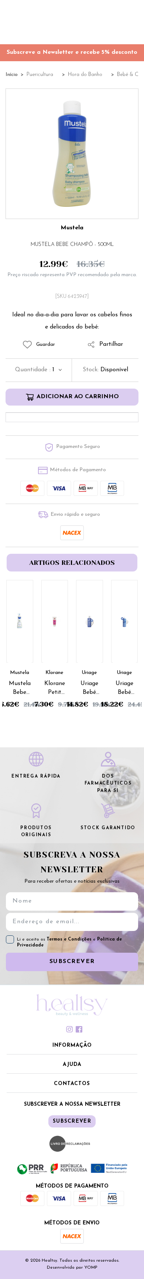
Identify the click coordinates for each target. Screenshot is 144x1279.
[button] (72, 1046)
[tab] (72, 1029)
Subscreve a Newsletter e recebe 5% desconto (72, 52)
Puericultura (40, 74)
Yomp (90, 1267)
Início (12, 74)
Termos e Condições (70, 939)
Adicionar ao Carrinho (78, 397)
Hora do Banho (85, 74)
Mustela (72, 228)
